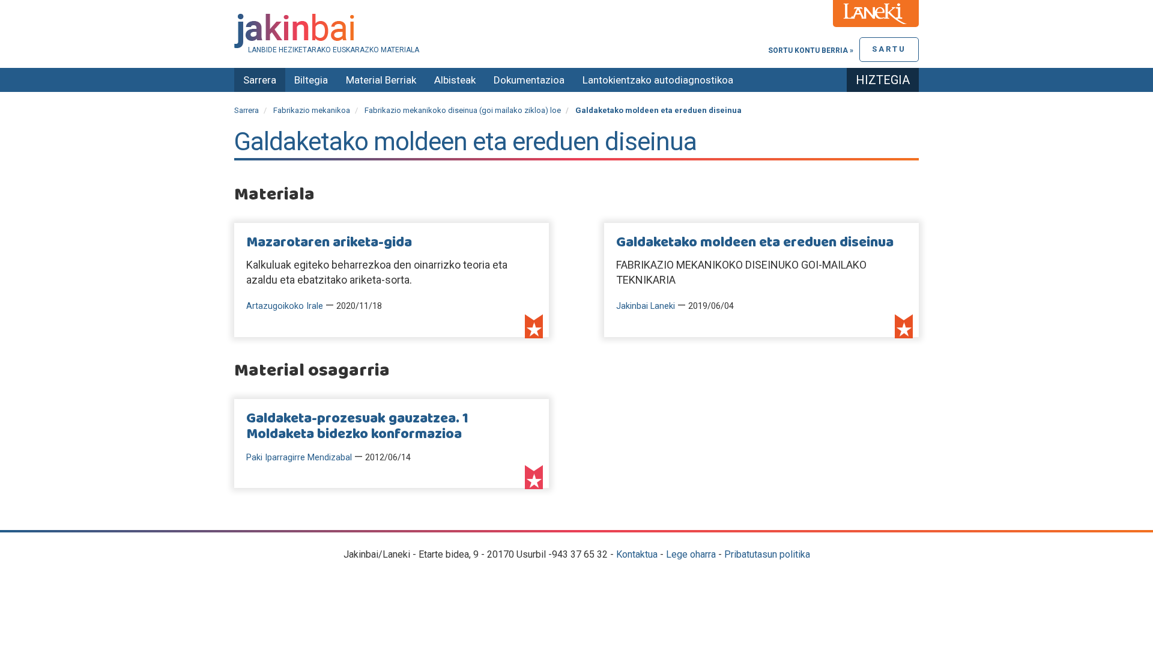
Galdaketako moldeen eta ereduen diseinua (755, 242)
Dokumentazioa (529, 80)
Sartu (889, 48)
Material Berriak (381, 80)
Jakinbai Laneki (645, 306)
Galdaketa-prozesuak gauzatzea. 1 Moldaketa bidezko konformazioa (357, 426)
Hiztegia (883, 80)
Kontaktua (637, 554)
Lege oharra (691, 554)
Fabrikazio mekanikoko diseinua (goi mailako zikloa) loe (463, 110)
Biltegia (311, 80)
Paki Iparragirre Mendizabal (299, 457)
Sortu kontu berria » (810, 50)
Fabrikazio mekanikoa (311, 110)
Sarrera (259, 80)
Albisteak (455, 80)
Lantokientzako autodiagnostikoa (658, 80)
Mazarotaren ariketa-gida (329, 242)
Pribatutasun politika (767, 554)
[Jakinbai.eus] (576, 31)
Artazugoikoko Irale (284, 306)
